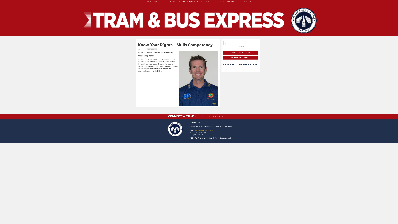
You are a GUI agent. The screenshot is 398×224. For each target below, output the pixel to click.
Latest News (169, 2)
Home (148, 2)
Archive (220, 2)
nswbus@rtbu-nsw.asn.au (204, 131)
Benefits (209, 2)
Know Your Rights (152, 49)
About (157, 2)
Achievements (245, 2)
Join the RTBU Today (240, 53)
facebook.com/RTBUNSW (212, 116)
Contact (231, 2)
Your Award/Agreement (190, 2)
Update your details (241, 57)
